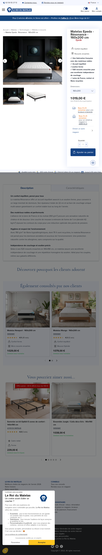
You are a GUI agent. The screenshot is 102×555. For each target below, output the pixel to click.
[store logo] (19, 10)
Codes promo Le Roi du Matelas (63, 538)
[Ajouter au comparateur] (93, 162)
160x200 (77, 90)
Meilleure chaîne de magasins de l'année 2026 (23, 484)
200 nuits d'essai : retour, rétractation (65, 504)
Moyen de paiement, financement (64, 509)
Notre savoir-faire (11, 489)
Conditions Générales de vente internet (66, 531)
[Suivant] (75, 18)
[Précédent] (27, 18)
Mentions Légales (58, 533)
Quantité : (82, 140)
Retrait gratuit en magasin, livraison (64, 507)
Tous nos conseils (58, 484)
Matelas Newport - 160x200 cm (21, 330)
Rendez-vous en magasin (61, 486)
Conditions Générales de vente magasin (66, 528)
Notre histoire (10, 486)
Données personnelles (60, 536)
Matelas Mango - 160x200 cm (66, 330)
